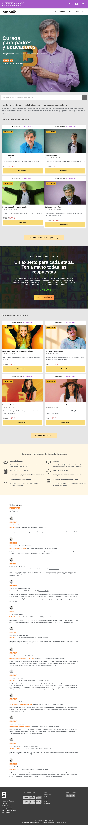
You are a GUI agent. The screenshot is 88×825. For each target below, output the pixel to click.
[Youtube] (73, 795)
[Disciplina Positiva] (22, 390)
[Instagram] (67, 795)
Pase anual (62, 11)
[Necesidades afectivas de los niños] (23, 193)
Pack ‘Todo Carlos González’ (17, 548)
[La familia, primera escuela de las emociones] (65, 390)
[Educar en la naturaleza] (65, 337)
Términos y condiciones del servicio (32, 822)
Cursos (54, 11)
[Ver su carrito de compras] (82, 11)
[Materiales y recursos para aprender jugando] (22, 337)
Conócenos (47, 794)
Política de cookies (61, 822)
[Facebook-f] (70, 795)
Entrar (77, 11)
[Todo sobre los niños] (65, 193)
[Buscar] (84, 97)
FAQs (45, 801)
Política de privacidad (49, 822)
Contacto (70, 11)
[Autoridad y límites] (23, 141)
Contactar (47, 803)
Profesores (47, 797)
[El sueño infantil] (65, 141)
